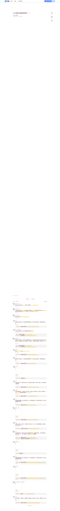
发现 (15, 1)
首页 (12, 1)
